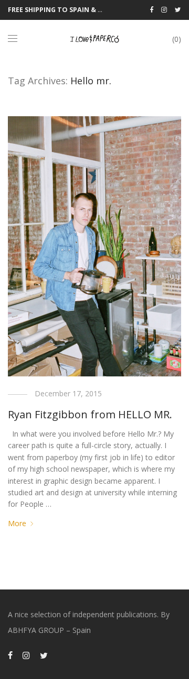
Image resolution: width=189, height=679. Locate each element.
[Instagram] (164, 9)
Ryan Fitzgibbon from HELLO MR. (90, 414)
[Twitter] (178, 9)
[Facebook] (151, 9)
